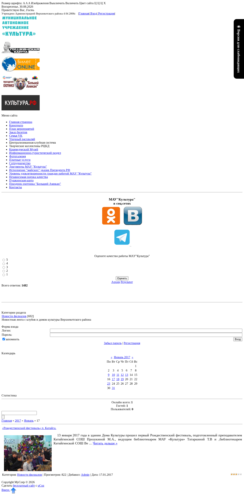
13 (126, 374)
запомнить (12, 339)
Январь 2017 (122, 357)
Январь (29, 420)
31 (113, 388)
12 (122, 374)
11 (117, 374)
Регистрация (106, 13)
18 (117, 379)
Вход (93, 13)
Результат (127, 282)
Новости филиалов (14, 316)
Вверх (6, 490)
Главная (84, 13)
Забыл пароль (113, 343)
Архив (115, 282)
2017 (18, 420)
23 (108, 383)
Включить (72, 3)
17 (113, 379)
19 (122, 379)
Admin (85, 474)
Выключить (57, 3)
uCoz (41, 485)
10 (113, 374)
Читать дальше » (105, 443)
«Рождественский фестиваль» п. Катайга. (29, 428)
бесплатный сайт (24, 485)
